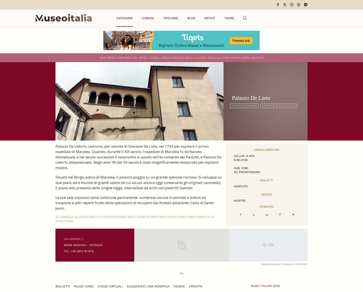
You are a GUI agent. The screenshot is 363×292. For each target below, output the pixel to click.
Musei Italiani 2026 (265, 286)
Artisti (209, 18)
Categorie (125, 18)
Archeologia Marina (244, 105)
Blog (191, 18)
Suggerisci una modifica (148, 286)
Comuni (148, 18)
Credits (195, 286)
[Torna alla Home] (63, 18)
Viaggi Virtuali (110, 286)
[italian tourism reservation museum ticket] (181, 40)
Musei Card (84, 286)
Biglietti (62, 286)
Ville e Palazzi (287, 105)
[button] (245, 18)
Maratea (267, 105)
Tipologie (170, 18)
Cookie (179, 286)
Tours (229, 18)
